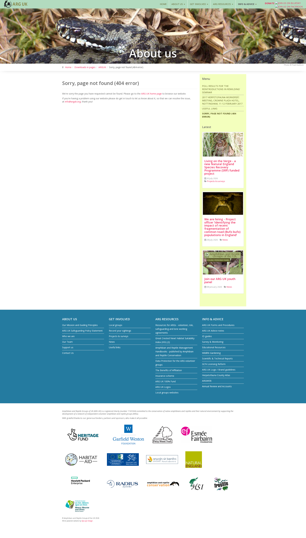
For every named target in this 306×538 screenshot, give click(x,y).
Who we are (68, 336)
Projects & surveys (118, 336)
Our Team (67, 341)
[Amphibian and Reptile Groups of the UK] (16, 4)
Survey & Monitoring (212, 341)
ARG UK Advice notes (213, 330)
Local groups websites (166, 392)
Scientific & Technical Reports (217, 358)
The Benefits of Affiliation (168, 370)
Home (163, 4)
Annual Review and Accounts (217, 386)
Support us (67, 347)
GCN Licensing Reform (214, 364)
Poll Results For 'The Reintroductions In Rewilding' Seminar (221, 89)
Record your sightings (120, 330)
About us (177, 4)
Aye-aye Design (87, 521)
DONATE (269, 3)
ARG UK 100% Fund (165, 381)
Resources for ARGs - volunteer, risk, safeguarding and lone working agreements (174, 329)
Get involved (198, 4)
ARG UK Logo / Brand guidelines (218, 369)
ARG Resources (222, 4)
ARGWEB (206, 380)
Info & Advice (246, 4)
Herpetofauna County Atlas (216, 375)
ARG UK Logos (163, 386)
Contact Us (68, 352)
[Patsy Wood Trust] (162, 434)
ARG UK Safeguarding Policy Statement (82, 330)
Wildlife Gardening (211, 352)
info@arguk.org (73, 101)
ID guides (207, 336)
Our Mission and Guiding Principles (80, 325)
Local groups (115, 325)
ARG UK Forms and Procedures (218, 325)
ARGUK (102, 67)
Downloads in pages (84, 67)
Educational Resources (214, 347)
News (112, 341)
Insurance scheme (164, 375)
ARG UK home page (151, 93)
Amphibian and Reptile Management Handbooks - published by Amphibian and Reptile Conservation (174, 351)
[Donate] (261, 4)
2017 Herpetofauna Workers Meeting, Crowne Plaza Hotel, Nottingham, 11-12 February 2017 (222, 100)
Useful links (209, 108)
